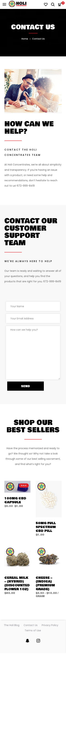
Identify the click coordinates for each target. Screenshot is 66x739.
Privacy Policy (50, 625)
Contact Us (30, 625)
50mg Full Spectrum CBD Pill (46, 527)
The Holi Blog (11, 625)
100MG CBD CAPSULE (15, 500)
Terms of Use (33, 630)
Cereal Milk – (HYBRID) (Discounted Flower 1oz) (17, 583)
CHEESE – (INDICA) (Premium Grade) (45, 583)
